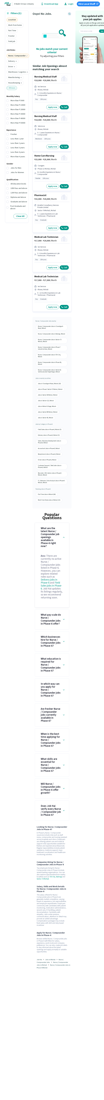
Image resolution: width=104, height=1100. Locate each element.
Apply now (52, 107)
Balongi (59, 877)
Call (65, 107)
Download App (51, 4)
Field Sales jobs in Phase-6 (51, 586)
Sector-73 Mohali (43, 879)
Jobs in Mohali (50, 960)
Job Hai (39, 960)
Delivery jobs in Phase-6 (49, 581)
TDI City (52, 877)
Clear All (20, 216)
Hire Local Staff (86, 4)
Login (70, 4)
